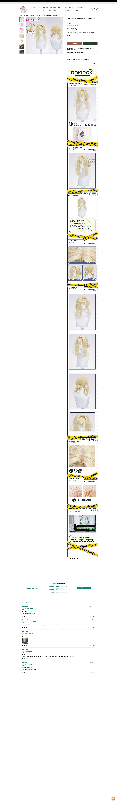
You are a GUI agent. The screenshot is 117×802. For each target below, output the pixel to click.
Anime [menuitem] (72, 10)
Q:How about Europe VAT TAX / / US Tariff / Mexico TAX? (78, 59)
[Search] (92, 9)
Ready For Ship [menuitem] (53, 7)
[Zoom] (61, 19)
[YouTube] (94, 3)
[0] (96, 9)
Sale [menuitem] (59, 7)
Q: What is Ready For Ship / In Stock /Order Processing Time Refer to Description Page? (80, 49)
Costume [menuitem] (44, 10)
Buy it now (90, 43)
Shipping (68, 25)
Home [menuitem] (39, 7)
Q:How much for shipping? (72, 56)
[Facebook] (89, 3)
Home (21, 15)
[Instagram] (92, 3)
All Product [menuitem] (65, 7)
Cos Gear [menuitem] (60, 10)
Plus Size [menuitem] (39, 10)
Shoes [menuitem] (54, 10)
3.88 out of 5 (36, 588)
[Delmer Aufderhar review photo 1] (25, 641)
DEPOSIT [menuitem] (67, 10)
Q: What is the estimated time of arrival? (75, 52)
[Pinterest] (74, 559)
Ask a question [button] (84, 590)
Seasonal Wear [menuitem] (80, 7)
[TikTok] (96, 3)
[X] (91, 3)
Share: (68, 558)
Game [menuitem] (77, 10)
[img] (25, 606)
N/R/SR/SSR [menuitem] (71, 7)
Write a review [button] (84, 587)
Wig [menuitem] (50, 10)
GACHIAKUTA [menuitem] (45, 7)
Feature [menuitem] (33, 7)
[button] (70, 28)
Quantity (68, 35)
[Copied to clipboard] (77, 559)
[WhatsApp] (76, 559)
